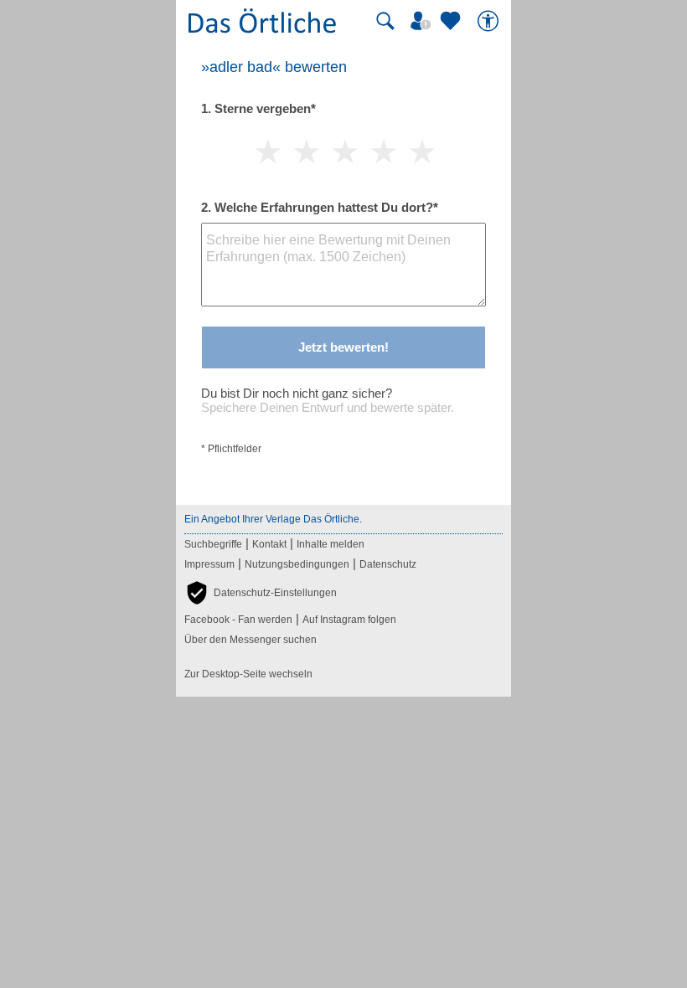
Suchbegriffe (213, 544)
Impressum (209, 564)
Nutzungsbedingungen (297, 564)
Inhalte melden (330, 544)
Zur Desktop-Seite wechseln (248, 674)
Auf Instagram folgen (349, 619)
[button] (260, 593)
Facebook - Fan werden (238, 619)
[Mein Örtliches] (423, 20)
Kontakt (269, 544)
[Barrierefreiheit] (490, 20)
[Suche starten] (385, 20)
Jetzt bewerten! (343, 347)
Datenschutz (387, 564)
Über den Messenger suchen (250, 640)
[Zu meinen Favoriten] (452, 20)
